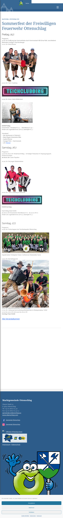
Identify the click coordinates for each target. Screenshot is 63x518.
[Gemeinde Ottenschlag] (9, 10)
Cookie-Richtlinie (25, 515)
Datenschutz (33, 515)
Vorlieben (31, 512)
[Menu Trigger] (57, 7)
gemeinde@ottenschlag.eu (11, 413)
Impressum (39, 515)
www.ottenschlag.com (10, 415)
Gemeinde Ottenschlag (13, 420)
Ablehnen (31, 507)
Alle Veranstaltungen (11, 319)
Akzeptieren (31, 503)
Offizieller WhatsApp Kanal (14, 432)
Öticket (8, 143)
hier (29, 308)
